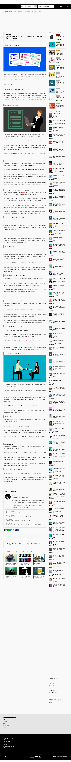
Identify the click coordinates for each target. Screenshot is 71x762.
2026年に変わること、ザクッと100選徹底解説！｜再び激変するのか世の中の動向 (58, 259)
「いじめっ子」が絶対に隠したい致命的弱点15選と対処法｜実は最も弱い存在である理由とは (59, 218)
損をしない (26, 2)
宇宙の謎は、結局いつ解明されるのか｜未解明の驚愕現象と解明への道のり (59, 287)
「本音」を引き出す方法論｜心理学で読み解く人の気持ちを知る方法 (59, 395)
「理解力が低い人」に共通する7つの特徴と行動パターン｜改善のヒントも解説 (59, 294)
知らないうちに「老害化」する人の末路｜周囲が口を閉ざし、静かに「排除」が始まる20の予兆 (59, 170)
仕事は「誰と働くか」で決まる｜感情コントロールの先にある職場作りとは (59, 543)
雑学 (60, 2)
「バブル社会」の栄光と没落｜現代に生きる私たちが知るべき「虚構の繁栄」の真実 (59, 354)
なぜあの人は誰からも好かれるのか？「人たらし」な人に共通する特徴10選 (59, 328)
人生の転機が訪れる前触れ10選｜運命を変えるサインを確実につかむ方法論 (59, 402)
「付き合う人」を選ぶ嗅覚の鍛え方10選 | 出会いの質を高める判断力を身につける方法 (59, 273)
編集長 (9, 535)
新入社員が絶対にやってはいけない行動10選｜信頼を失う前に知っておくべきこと (59, 335)
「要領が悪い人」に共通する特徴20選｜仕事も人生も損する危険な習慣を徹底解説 (59, 184)
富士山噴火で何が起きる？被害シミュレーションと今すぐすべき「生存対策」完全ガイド (59, 556)
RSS (5, 756)
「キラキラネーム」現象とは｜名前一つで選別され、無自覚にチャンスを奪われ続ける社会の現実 (59, 529)
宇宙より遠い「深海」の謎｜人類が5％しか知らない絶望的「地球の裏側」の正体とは (59, 135)
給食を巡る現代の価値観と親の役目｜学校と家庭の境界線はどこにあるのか (59, 368)
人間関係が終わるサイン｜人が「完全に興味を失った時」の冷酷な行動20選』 (19, 520)
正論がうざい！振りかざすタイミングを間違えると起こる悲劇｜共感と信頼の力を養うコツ (59, 470)
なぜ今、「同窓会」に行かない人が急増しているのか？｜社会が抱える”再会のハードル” (59, 204)
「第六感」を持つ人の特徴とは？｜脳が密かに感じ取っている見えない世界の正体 (59, 375)
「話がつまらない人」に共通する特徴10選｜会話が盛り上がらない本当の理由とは (59, 177)
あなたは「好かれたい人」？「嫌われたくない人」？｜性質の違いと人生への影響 (59, 442)
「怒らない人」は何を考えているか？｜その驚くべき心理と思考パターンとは (59, 361)
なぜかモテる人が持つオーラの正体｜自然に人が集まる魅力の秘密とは (59, 307)
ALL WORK (35, 756)
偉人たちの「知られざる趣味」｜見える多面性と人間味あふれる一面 (59, 423)
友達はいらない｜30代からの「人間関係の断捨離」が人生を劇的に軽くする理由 (59, 129)
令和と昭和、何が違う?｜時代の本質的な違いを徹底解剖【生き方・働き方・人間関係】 (58, 342)
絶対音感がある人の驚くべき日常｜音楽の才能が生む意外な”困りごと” (59, 211)
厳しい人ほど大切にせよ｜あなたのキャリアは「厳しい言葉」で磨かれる (59, 536)
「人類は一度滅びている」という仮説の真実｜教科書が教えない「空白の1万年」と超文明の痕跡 (59, 149)
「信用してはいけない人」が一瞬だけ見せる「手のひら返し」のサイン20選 (19, 512)
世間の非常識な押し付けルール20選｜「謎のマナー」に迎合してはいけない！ (19, 516)
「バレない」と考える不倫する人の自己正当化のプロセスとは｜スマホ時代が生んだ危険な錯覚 (59, 300)
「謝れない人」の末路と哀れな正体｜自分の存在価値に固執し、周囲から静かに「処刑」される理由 (59, 280)
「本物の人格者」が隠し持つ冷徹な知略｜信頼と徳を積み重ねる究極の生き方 (59, 416)
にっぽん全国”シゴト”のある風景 (8, 739)
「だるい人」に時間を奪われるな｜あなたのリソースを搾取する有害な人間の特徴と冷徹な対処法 (59, 190)
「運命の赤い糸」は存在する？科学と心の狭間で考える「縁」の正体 (59, 585)
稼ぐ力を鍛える (43, 2)
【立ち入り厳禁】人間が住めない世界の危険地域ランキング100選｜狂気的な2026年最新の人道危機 (23, 524)
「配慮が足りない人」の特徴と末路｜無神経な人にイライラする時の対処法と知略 (59, 225)
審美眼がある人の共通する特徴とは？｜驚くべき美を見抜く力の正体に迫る (59, 266)
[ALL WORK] (6, 1)
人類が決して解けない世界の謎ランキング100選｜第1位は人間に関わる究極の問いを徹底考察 (59, 232)
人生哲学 (66, 2)
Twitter (3, 756)
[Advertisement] (35, 21)
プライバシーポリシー (7, 741)
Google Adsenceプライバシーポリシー (8, 747)
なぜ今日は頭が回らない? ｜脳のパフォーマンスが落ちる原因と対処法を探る (59, 245)
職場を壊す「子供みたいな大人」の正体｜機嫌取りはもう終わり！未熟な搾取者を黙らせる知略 (59, 142)
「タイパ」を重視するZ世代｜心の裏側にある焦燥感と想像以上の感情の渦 (59, 321)
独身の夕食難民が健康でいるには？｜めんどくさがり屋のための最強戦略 (59, 239)
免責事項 (5, 744)
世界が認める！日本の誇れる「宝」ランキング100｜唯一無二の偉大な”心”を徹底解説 (58, 163)
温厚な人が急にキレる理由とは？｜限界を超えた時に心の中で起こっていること (59, 314)
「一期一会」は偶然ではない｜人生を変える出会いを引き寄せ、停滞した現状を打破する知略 (59, 409)
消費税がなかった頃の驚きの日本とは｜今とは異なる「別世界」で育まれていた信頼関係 (59, 197)
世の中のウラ (34, 2)
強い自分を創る (53, 2)
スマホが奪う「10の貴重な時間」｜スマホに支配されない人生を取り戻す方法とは (59, 477)
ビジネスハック (6, 731)
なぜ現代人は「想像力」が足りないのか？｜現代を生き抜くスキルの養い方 (59, 463)
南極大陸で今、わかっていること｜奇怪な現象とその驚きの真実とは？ (59, 382)
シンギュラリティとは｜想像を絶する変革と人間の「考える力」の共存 (59, 503)
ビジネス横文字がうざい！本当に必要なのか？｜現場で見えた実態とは (59, 389)
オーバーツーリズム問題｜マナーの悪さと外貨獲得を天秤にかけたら (59, 550)
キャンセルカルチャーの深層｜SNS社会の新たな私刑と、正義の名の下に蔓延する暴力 (58, 510)
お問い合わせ (5, 750)
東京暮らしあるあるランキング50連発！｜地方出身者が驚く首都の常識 (59, 156)
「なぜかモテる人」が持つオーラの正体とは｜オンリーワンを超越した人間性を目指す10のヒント (59, 252)
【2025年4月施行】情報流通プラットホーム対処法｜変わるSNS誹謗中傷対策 (58, 516)
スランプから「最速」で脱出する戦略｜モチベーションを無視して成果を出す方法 (59, 430)
